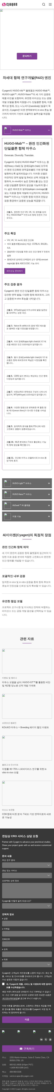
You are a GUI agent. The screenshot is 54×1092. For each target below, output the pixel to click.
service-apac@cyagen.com (21, 1076)
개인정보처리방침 (10, 998)
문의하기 (27, 56)
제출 (27, 1019)
